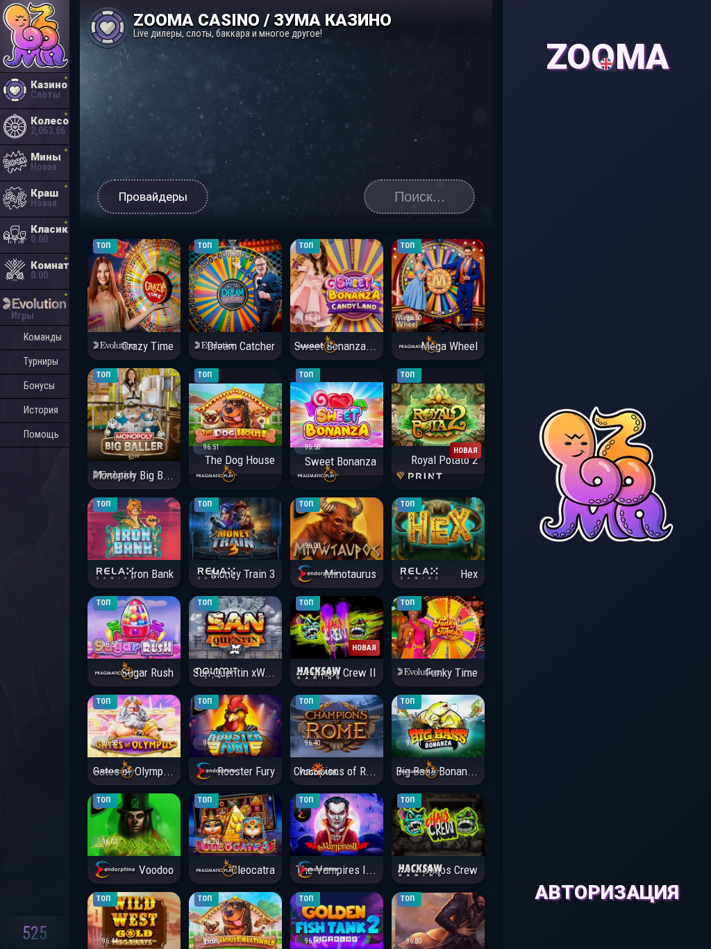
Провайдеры (153, 197)
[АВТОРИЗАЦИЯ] (607, 27)
